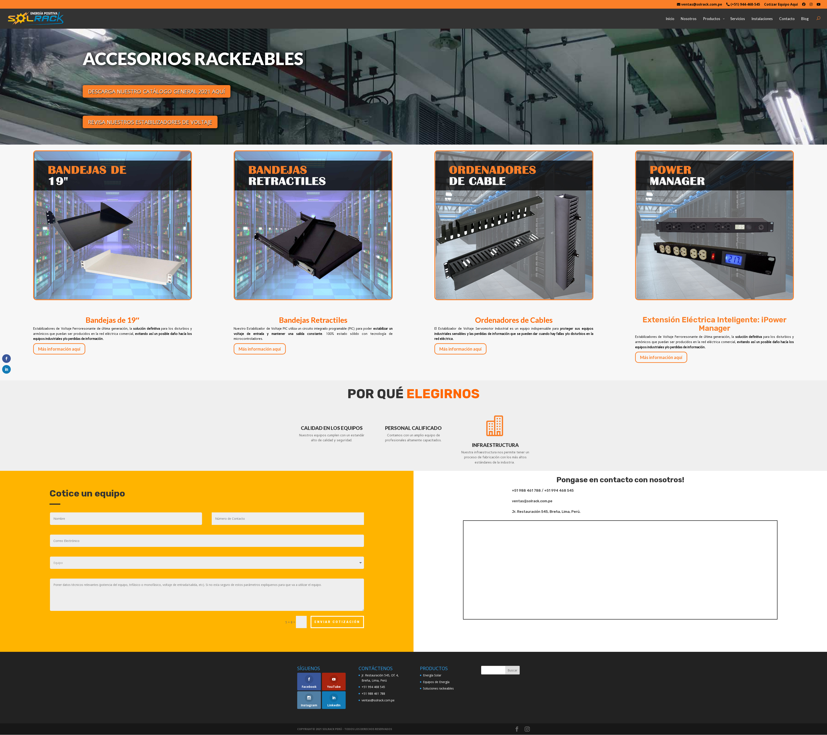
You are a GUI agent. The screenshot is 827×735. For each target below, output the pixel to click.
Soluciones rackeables (438, 688)
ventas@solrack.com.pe (701, 5)
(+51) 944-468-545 (745, 5)
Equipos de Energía (436, 682)
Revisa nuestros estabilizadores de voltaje (150, 122)
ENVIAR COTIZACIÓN (337, 622)
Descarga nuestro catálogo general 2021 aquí (156, 91)
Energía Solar (432, 675)
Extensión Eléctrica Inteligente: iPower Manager (714, 324)
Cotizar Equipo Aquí (781, 5)
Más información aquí (59, 348)
